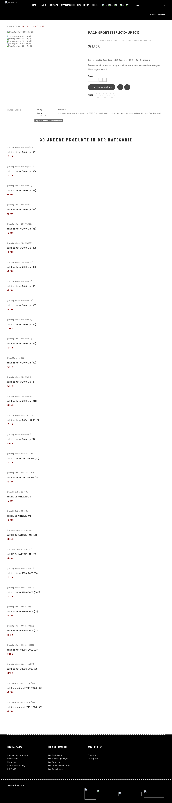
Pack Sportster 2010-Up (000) (21, 171)
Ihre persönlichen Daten (59, 765)
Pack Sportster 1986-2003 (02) (22, 630)
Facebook (93, 755)
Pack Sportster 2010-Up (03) (20, 190)
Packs (17, 26)
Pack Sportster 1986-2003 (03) (22, 650)
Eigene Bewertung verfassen (139, 40)
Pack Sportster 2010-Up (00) (20, 152)
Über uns (11, 762)
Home (9, 26)
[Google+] (105, 95)
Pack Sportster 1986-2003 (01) (21, 611)
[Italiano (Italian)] (127, 5)
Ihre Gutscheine (55, 769)
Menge (90, 76)
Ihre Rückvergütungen (58, 758)
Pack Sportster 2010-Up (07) (20, 343)
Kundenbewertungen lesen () (112, 40)
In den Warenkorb (103, 87)
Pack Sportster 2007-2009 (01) (22, 477)
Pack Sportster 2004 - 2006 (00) (23, 420)
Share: (91, 95)
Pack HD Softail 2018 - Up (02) (21, 554)
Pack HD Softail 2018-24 (18, 496)
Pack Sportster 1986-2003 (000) (22, 592)
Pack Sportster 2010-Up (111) (20, 382)
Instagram (93, 758)
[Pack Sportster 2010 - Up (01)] (45, 36)
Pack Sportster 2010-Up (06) (20, 324)
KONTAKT (11, 769)
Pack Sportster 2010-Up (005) (21, 248)
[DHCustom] (15, 5)
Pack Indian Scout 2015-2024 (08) (23, 707)
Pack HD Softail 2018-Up (18, 516)
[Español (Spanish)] (110, 5)
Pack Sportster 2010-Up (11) (20, 439)
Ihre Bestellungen (56, 755)
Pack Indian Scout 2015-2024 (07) (23, 688)
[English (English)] (104, 5)
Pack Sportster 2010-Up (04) (20, 209)
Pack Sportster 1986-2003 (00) (22, 573)
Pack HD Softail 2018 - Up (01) (21, 535)
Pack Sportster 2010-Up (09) (20, 362)
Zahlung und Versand (17, 755)
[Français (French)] (116, 5)
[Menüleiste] (147, 5)
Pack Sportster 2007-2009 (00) (22, 458)
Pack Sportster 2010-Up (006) (21, 267)
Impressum (12, 758)
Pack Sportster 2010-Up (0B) (20, 286)
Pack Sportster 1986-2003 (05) (22, 669)
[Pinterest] (112, 95)
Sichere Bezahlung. (16, 765)
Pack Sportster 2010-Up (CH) (21, 401)
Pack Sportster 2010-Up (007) (21, 305)
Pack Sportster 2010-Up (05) (20, 229)
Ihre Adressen (54, 762)
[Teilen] (98, 95)
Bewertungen (14, 109)
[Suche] (155, 5)
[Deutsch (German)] (122, 5)
